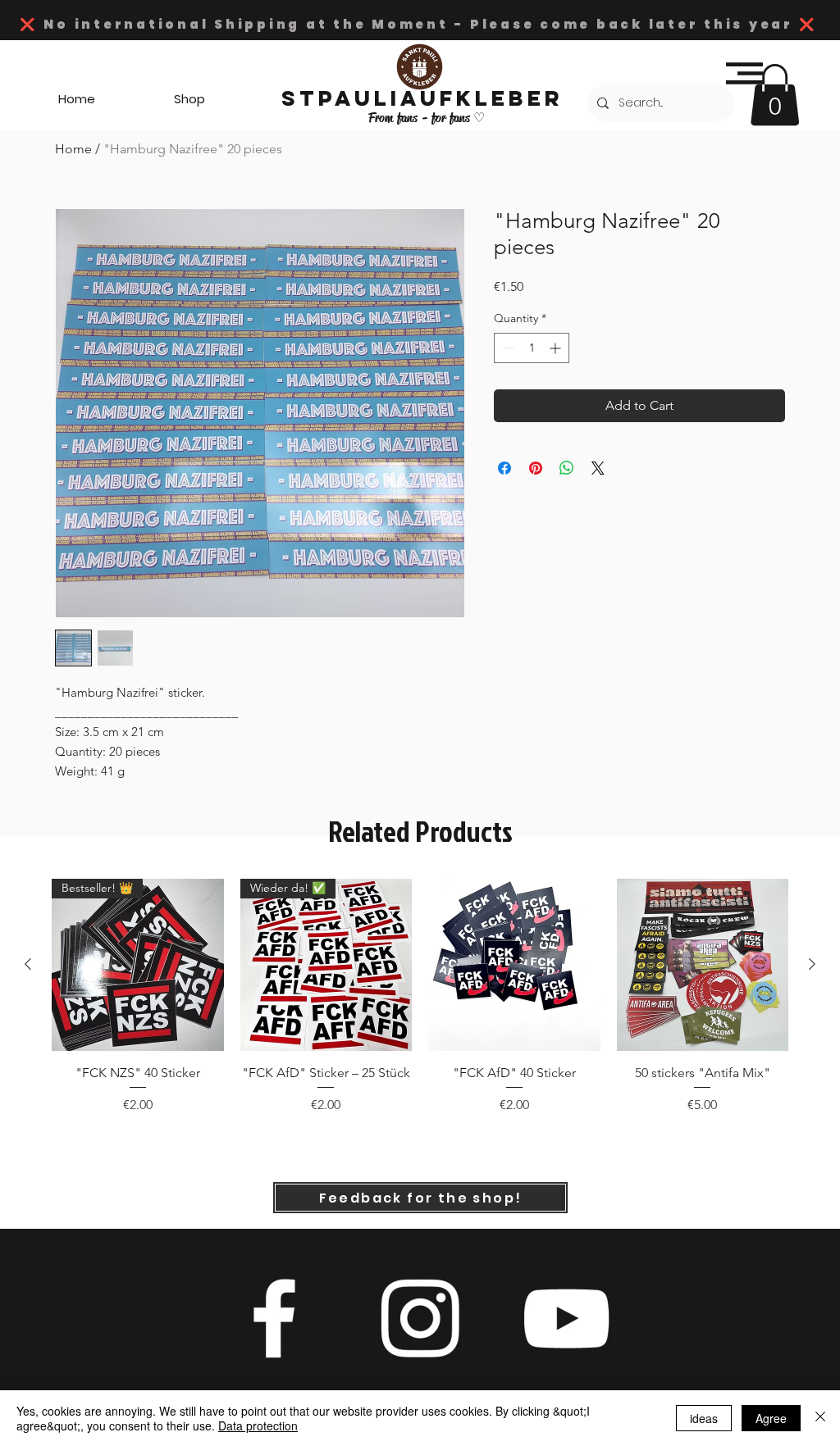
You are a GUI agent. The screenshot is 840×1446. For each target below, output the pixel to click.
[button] (744, 73)
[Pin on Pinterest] (536, 468)
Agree (771, 1418)
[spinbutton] (531, 348)
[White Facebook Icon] (273, 1318)
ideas (704, 1418)
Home (73, 149)
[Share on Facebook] (504, 468)
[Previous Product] (28, 964)
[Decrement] (506, 348)
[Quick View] (514, 965)
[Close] (820, 1418)
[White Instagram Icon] (420, 1318)
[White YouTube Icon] (566, 1318)
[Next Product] (812, 964)
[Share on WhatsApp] (567, 468)
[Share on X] (598, 468)
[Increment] (556, 348)
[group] (420, 1006)
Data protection (258, 1425)
